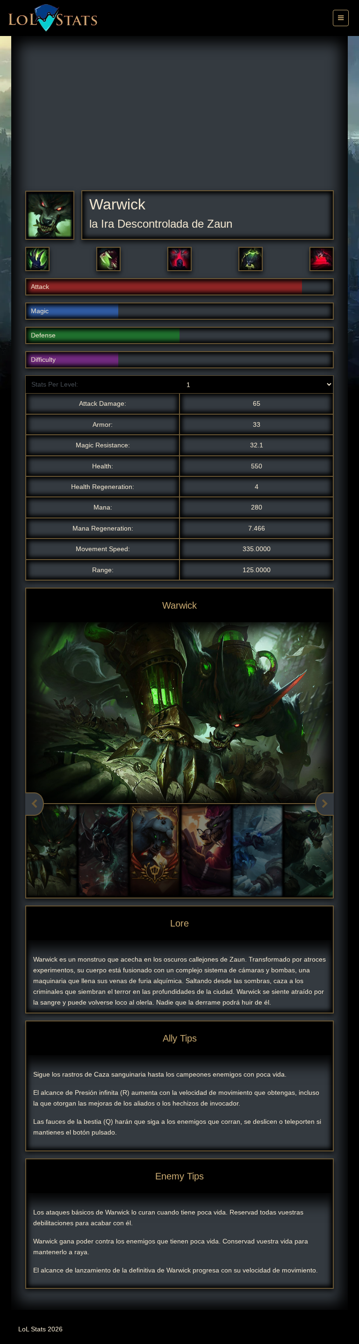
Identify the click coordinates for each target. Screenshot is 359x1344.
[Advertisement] (179, 120)
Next (324, 804)
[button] (37, 259)
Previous (34, 804)
